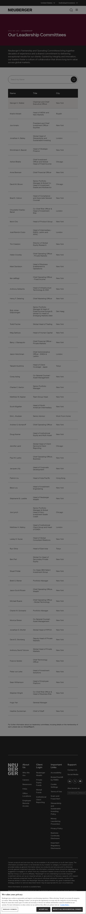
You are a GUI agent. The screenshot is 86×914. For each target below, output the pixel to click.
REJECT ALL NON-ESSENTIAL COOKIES (67, 909)
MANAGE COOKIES (10, 909)
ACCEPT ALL (43, 909)
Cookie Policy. (64, 905)
